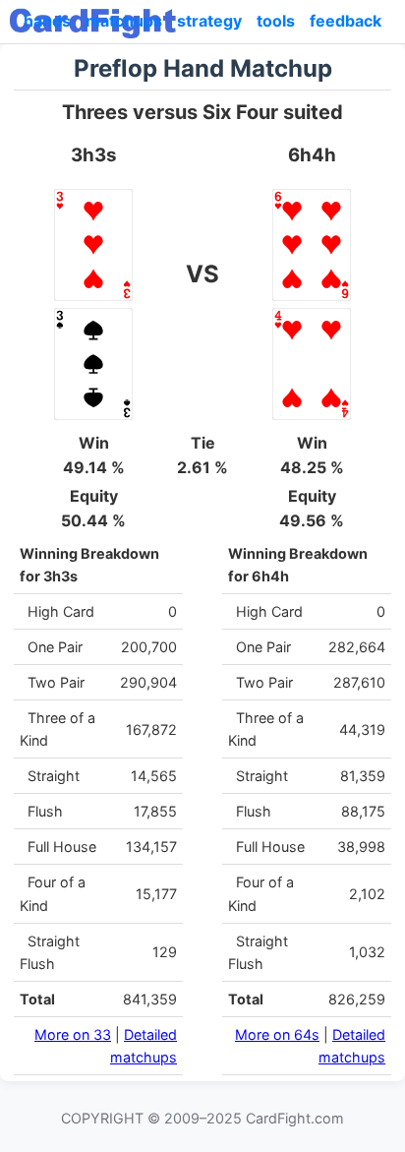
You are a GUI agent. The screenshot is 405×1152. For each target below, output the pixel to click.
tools (276, 20)
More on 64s (277, 1034)
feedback (345, 20)
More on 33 (72, 1034)
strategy (209, 20)
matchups (124, 20)
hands (47, 20)
